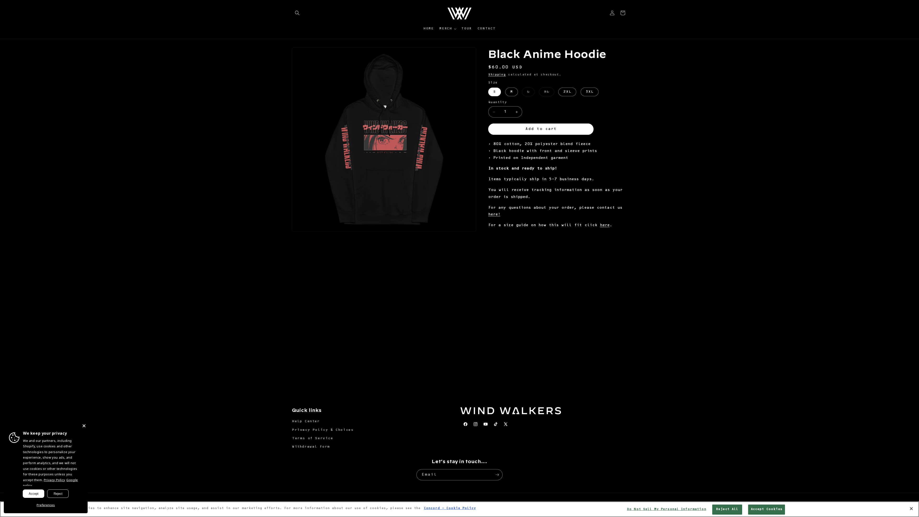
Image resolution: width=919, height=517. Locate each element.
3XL (590, 92)
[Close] (911, 508)
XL (549, 93)
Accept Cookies (767, 509)
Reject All (727, 509)
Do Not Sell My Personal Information (666, 509)
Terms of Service (312, 438)
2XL (567, 92)
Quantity (497, 102)
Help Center (306, 421)
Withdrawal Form (311, 447)
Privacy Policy (54, 480)
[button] (297, 13)
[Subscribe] (497, 474)
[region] (459, 509)
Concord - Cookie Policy (450, 508)
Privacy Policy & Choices (322, 430)
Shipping (497, 74)
